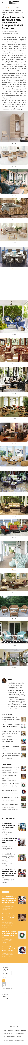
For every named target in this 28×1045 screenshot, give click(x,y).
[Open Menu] (2, 2)
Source (14, 268)
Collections (12, 8)
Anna (4, 31)
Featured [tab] (5, 892)
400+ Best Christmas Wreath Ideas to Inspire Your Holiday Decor (11, 784)
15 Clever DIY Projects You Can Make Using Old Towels (10, 740)
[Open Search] (25, 2)
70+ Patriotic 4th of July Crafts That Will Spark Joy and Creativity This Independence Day (10, 806)
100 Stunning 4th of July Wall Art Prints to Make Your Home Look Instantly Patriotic (10, 769)
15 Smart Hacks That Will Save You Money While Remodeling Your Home (11, 733)
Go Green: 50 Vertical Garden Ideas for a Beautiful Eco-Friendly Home (11, 798)
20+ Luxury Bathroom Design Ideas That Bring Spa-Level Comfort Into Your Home (11, 755)
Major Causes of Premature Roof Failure (10, 747)
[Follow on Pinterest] (17, 1026)
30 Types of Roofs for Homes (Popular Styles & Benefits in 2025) (11, 718)
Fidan (4, 829)
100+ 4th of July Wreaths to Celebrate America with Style (9, 791)
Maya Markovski (7, 877)
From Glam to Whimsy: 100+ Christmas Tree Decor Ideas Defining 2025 (9, 777)
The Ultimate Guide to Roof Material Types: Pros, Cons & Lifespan (11, 725)
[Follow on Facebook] (10, 1026)
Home (4, 8)
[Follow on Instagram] (14, 1026)
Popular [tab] (13, 892)
